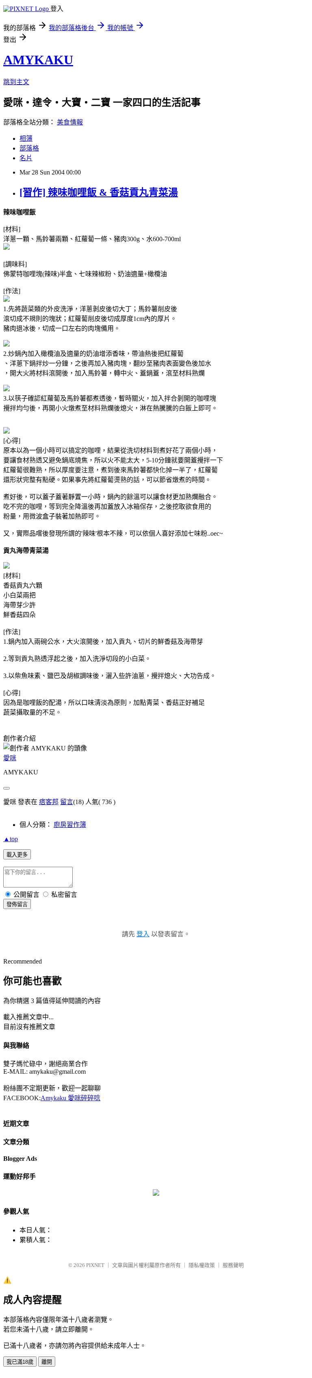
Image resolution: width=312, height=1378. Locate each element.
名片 (26, 158)
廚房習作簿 (70, 824)
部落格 (29, 148)
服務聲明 (233, 1265)
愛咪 (9, 757)
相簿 (26, 138)
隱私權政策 (201, 1265)
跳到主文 (16, 81)
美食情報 (70, 122)
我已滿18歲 (19, 1362)
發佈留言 (17, 904)
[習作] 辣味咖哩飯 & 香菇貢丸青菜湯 (99, 192)
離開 (46, 1362)
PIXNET (95, 1265)
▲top (10, 838)
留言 (66, 801)
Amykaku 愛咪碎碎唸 (70, 1098)
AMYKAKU (38, 59)
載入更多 (17, 855)
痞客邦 (48, 801)
